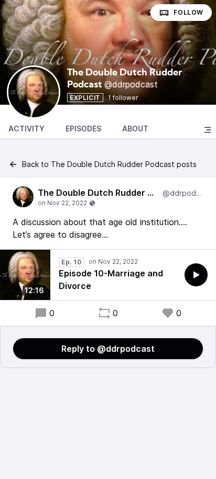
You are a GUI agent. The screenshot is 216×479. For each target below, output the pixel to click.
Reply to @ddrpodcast (108, 348)
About (135, 128)
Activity (26, 128)
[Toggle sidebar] (207, 129)
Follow (188, 12)
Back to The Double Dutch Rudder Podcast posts (109, 164)
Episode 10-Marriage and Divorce (111, 279)
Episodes (83, 128)
